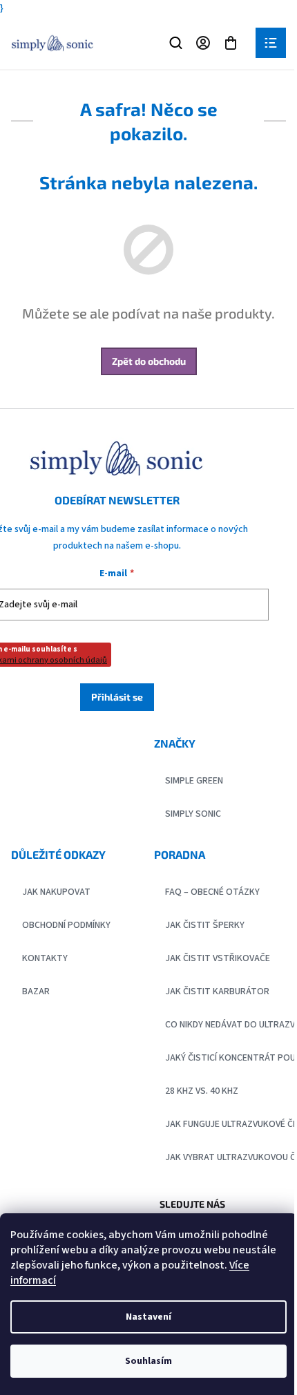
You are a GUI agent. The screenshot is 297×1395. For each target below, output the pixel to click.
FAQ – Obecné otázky (212, 892)
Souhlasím (148, 1361)
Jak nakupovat (56, 892)
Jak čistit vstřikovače (217, 958)
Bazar (36, 991)
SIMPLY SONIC (193, 814)
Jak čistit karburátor (217, 991)
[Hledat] (175, 43)
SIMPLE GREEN (194, 781)
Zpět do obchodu (149, 361)
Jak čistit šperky (205, 925)
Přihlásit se (117, 697)
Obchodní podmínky (66, 925)
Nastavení (148, 1317)
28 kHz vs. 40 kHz (201, 1091)
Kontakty (45, 958)
